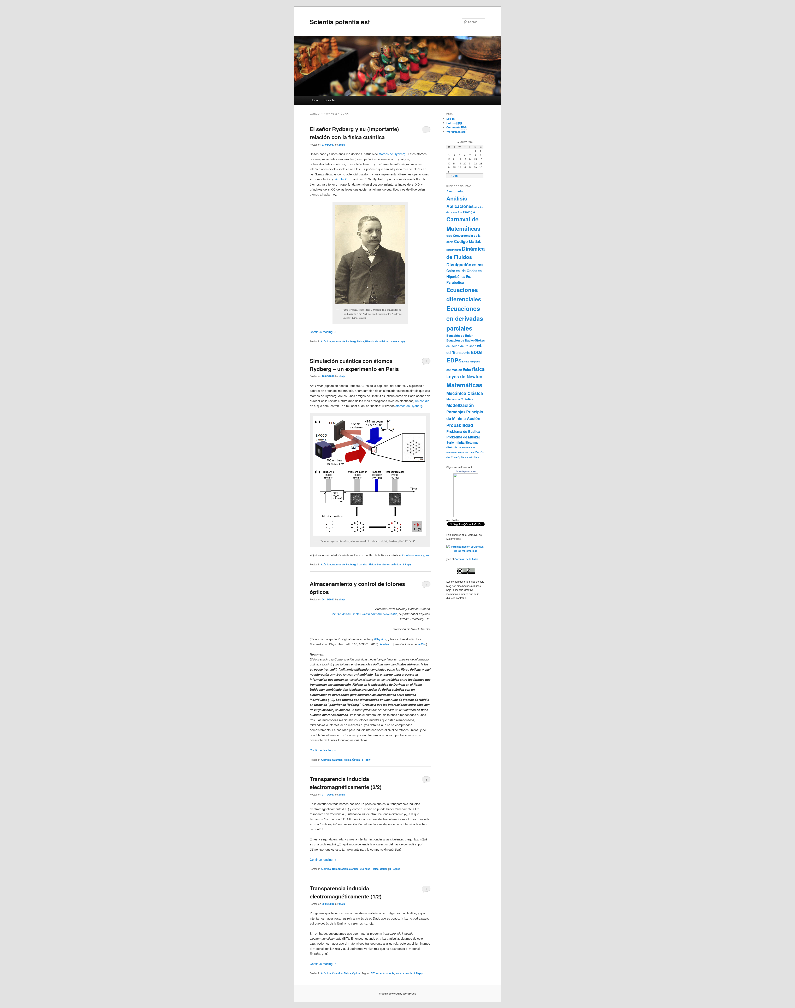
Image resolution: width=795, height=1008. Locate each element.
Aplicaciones (460, 206)
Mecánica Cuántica (459, 399)
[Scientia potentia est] (465, 516)
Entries (454, 123)
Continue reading (323, 332)
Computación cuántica (345, 869)
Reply (407, 564)
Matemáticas (464, 384)
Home (314, 100)
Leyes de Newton (464, 376)
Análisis (456, 198)
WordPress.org (456, 132)
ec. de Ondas (466, 270)
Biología (469, 212)
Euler (467, 369)
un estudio (422, 400)
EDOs (477, 352)
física (478, 369)
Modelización (460, 405)
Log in (450, 119)
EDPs (453, 360)
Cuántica (362, 564)
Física (360, 341)
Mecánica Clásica (464, 393)
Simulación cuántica (389, 564)
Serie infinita (455, 442)
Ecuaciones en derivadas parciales (464, 318)
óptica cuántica (468, 457)
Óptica (356, 760)
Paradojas (456, 412)
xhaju (341, 144)
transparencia (403, 973)
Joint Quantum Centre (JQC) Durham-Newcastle (364, 614)
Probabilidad (459, 425)
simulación (342, 179)
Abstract (385, 644)
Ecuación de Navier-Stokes (465, 340)
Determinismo (453, 249)
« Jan (454, 175)
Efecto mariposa (471, 361)
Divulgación (458, 265)
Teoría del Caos (466, 452)
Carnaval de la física (466, 559)
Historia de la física (376, 341)
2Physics (379, 639)
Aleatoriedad (455, 191)
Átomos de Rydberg (344, 341)
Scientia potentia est (340, 21)
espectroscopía (385, 973)
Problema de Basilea (463, 431)
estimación (454, 370)
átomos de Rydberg (392, 154)
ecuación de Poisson (461, 346)
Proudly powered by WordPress (397, 993)
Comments (456, 127)
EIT (373, 973)
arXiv (421, 644)
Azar (460, 212)
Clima (449, 235)
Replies (394, 869)
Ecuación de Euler (459, 335)
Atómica (326, 341)
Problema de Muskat (463, 437)
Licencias (330, 100)
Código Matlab (468, 241)
